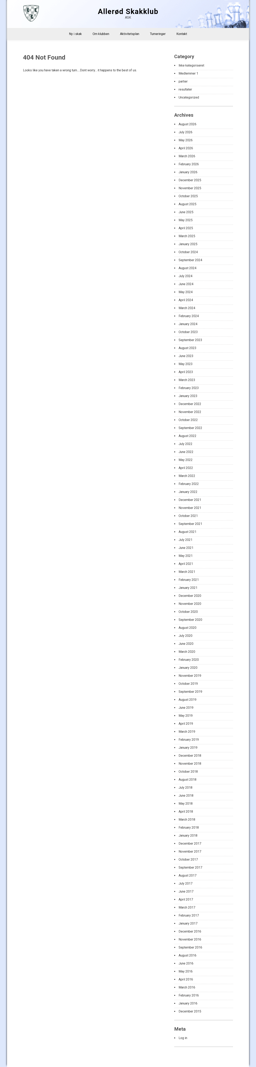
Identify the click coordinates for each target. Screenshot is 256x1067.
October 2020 (188, 612)
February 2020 (189, 660)
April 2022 (186, 468)
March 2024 (187, 308)
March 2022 (187, 476)
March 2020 (187, 652)
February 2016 (189, 995)
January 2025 (188, 244)
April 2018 (186, 811)
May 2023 (186, 364)
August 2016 (187, 955)
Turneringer (158, 34)
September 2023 (190, 340)
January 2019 (188, 747)
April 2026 (186, 148)
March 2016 (187, 987)
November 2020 (190, 604)
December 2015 (190, 1011)
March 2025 (187, 236)
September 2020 (190, 620)
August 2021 (187, 532)
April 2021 (186, 564)
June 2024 (186, 284)
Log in (183, 1038)
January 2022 (188, 492)
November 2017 (190, 851)
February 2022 (189, 484)
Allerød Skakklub (128, 11)
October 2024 (188, 252)
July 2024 (185, 276)
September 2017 (190, 867)
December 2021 (190, 500)
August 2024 (187, 268)
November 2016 (190, 939)
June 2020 (186, 644)
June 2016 (186, 963)
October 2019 (188, 684)
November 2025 (190, 188)
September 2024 (190, 260)
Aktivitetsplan (129, 34)
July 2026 (185, 132)
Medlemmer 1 (188, 73)
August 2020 (187, 628)
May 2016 (186, 971)
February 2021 (189, 580)
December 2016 (190, 931)
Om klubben (101, 34)
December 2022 (190, 404)
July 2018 (185, 787)
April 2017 (186, 899)
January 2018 (188, 835)
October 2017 (188, 859)
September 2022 (190, 428)
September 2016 (190, 947)
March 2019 (187, 732)
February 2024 (189, 316)
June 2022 (186, 452)
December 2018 (190, 755)
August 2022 (187, 436)
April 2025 (186, 228)
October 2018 (188, 771)
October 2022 (188, 420)
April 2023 (186, 372)
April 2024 (186, 300)
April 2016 (186, 979)
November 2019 (190, 676)
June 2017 (186, 891)
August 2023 (187, 348)
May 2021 (186, 556)
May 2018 (186, 803)
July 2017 (185, 883)
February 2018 (189, 827)
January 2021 (188, 588)
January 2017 (188, 923)
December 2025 (190, 180)
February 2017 (189, 915)
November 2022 (190, 412)
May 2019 (186, 716)
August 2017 (187, 875)
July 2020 (185, 636)
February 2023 (189, 388)
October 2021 (188, 516)
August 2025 (187, 204)
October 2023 (188, 332)
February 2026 (189, 164)
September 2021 (190, 524)
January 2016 (188, 1003)
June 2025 (186, 212)
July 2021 (185, 540)
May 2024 (186, 292)
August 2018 (187, 779)
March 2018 (187, 819)
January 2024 (188, 324)
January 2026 (188, 172)
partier (183, 81)
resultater (185, 89)
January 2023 (188, 396)
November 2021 (190, 508)
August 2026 (187, 124)
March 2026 (187, 156)
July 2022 (185, 444)
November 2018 (190, 763)
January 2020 (188, 668)
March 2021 (187, 572)
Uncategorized (189, 97)
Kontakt (181, 34)
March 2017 (187, 907)
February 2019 (189, 740)
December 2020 (190, 596)
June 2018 (186, 795)
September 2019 (190, 692)
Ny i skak (75, 34)
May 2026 (186, 140)
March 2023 (187, 380)
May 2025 (186, 220)
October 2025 (188, 196)
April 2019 (186, 724)
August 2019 (187, 700)
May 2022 (186, 460)
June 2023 (186, 356)
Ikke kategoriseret (191, 65)
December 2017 (190, 843)
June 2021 (186, 548)
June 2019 (186, 708)
